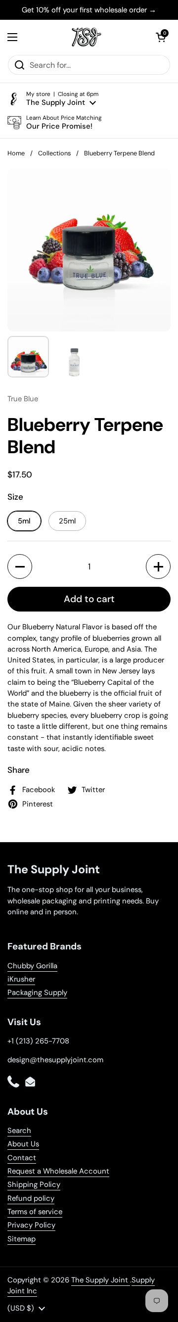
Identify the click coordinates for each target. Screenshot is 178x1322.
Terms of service (34, 1212)
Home (16, 153)
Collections (54, 153)
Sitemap (21, 1239)
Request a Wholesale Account (58, 1171)
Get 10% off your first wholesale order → (89, 10)
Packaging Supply (37, 992)
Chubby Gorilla (32, 966)
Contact (21, 1158)
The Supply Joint (100, 1280)
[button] (161, 37)
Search (19, 1130)
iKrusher (21, 979)
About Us (23, 1144)
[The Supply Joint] (86, 37)
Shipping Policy (33, 1184)
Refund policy (30, 1198)
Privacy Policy (31, 1225)
